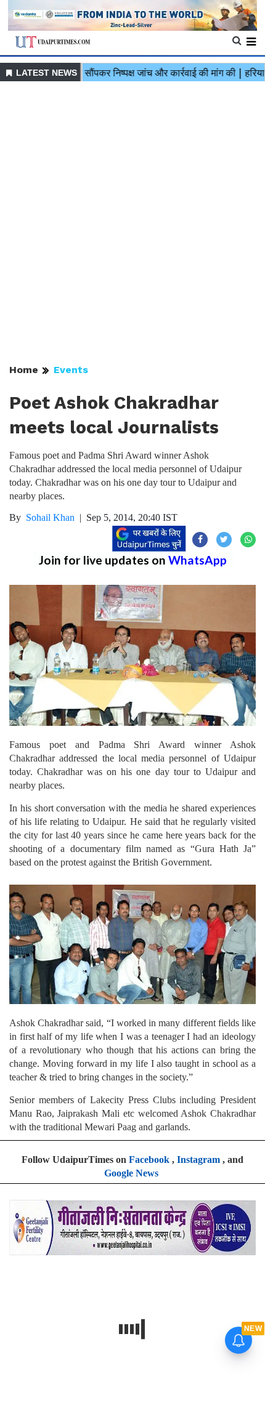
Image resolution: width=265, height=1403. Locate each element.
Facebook (149, 1159)
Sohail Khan (50, 517)
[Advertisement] (132, 223)
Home (23, 370)
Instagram (198, 1159)
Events (71, 370)
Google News (131, 1173)
